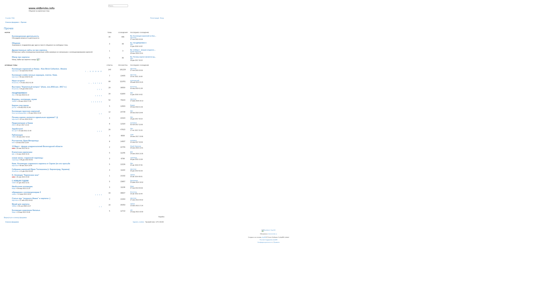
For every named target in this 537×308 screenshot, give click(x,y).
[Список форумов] (17, 9)
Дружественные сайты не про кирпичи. (30, 50)
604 (13, 142)
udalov (14, 194)
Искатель (15, 82)
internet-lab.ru (272, 234)
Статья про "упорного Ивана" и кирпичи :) (31, 198)
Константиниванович (19, 113)
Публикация (17, 135)
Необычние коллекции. (22, 186)
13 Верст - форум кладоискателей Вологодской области (37, 146)
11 (90, 71)
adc (131, 210)
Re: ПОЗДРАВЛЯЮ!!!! (138, 43)
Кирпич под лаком (20, 105)
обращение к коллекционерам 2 (26, 192)
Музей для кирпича (20, 204)
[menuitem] (13, 18)
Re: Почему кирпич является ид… (143, 57)
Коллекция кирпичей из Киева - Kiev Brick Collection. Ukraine (39, 69)
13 (95, 71)
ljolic (13, 154)
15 (101, 71)
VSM (13, 137)
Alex (131, 44)
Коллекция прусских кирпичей (26, 111)
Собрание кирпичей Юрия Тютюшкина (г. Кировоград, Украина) (40, 169)
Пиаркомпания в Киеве (22, 123)
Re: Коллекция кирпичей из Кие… (143, 36)
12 (93, 71)
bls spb (14, 131)
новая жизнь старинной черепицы (27, 158)
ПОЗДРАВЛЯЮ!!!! (19, 93)
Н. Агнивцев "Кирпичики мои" (25, 175)
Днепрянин (134, 180)
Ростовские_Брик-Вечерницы (25, 141)
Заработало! (17, 129)
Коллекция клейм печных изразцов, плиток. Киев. (34, 75)
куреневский (134, 80)
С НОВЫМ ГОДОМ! (20, 181)
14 (98, 71)
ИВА (13, 125)
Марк (14, 188)
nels (13, 148)
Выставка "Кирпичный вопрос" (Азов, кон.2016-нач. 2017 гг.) (39, 87)
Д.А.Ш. (14, 107)
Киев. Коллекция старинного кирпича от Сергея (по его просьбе (41, 164)
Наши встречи (18, 81)
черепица (15, 160)
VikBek (14, 101)
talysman (133, 37)
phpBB (264, 237)
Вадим (132, 105)
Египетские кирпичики (22, 152)
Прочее (8, 28)
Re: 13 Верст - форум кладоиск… (143, 50)
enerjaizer (133, 123)
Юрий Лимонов (135, 51)
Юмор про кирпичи (21, 57)
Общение (16, 43)
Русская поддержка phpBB (268, 240)
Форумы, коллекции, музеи (24, 99)
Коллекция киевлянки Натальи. (26, 210)
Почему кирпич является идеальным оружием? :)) (35, 117)
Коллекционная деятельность (25, 36)
